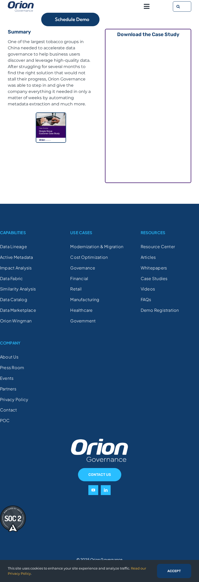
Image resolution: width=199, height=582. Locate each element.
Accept (174, 571)
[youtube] (93, 490)
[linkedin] (106, 490)
